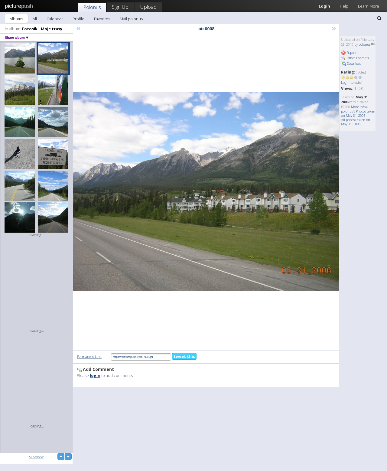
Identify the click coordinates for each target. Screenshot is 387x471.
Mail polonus (131, 18)
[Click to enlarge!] (206, 191)
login (95, 375)
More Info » (359, 106)
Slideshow (36, 457)
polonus (364, 44)
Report (351, 52)
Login (324, 6)
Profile (78, 18)
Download (354, 63)
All (35, 18)
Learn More (368, 6)
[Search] (379, 18)
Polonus (92, 7)
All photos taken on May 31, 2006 (355, 121)
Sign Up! (120, 6)
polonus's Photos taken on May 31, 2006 (358, 113)
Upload (148, 6)
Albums (16, 18)
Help (344, 6)
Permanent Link (89, 356)
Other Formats (357, 58)
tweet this (184, 356)
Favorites (102, 18)
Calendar (55, 18)
